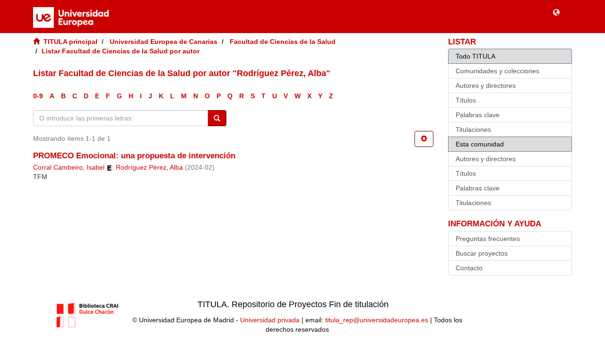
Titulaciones (473, 129)
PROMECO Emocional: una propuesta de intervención (134, 155)
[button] (556, 12)
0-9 (38, 96)
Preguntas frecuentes (488, 238)
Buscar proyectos (482, 253)
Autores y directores (486, 85)
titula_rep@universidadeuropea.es (376, 320)
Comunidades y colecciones (497, 71)
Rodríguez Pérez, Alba (149, 167)
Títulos (466, 100)
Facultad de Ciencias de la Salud (283, 41)
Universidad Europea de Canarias (163, 41)
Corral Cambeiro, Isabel (68, 167)
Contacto (469, 268)
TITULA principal (70, 41)
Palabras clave (478, 115)
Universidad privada (270, 320)
